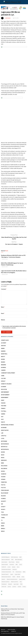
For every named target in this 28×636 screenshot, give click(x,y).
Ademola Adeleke (6, 559)
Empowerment (5, 392)
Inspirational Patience (7, 424)
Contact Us (13, 631)
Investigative (4, 430)
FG (13, 571)
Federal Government (6, 571)
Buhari (17, 562)
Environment (4, 397)
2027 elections (14, 557)
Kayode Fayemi (5, 574)
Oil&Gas (3, 476)
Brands (3, 362)
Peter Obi (4, 586)
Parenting (4, 482)
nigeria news (22, 579)
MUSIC (2, 457)
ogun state (16, 584)
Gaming (3, 414)
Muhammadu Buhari (6, 576)
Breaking (3, 364)
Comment (4, 289)
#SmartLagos (5, 340)
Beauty (3, 356)
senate (19, 586)
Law (2, 433)
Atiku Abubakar (18, 559)
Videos (3, 523)
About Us (3, 629)
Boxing (3, 359)
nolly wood (4, 465)
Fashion (3, 403)
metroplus (4, 446)
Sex (2, 504)
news (23, 576)
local (2, 438)
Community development (8, 373)
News (2, 463)
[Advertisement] (8, 542)
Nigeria (3, 579)
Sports (3, 509)
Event (2, 400)
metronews (7, 18)
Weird (2, 525)
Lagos (11, 574)
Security (3, 501)
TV (1, 520)
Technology (4, 514)
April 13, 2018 (15, 18)
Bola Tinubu (11, 562)
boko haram (4, 562)
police (9, 586)
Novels (3, 471)
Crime (2, 375)
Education (4, 389)
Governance (18, 571)
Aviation (3, 345)
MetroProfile (5, 449)
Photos (3, 484)
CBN (16, 564)
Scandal (3, 498)
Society (3, 506)
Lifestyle (3, 435)
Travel (3, 517)
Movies (3, 452)
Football (3, 411)
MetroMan (4, 441)
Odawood (3, 474)
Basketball (4, 353)
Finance (3, 408)
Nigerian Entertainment (12, 579)
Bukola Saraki (5, 564)
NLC (21, 581)
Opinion (3, 479)
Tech (2, 512)
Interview (3, 427)
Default (3, 381)
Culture (3, 378)
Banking (3, 351)
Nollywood (4, 468)
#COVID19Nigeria (5, 557)
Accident (3, 343)
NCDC (14, 576)
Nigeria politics (14, 581)
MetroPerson (5, 444)
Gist (2, 416)
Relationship (4, 493)
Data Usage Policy (5, 631)
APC (12, 559)
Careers (3, 370)
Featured (3, 405)
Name (3, 307)
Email (3, 313)
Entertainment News (6, 569)
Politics (3, 487)
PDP (21, 584)
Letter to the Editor (11, 629)
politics (14, 586)
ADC (20, 557)
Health (3, 422)
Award (3, 348)
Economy (3, 386)
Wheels (3, 528)
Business (3, 367)
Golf (2, 419)
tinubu (24, 586)
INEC (24, 571)
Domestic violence (6, 383)
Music (2, 454)
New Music (4, 460)
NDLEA (18, 576)
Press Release (5, 490)
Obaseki (10, 584)
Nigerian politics (5, 581)
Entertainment (5, 394)
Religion (3, 495)
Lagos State (17, 574)
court (20, 564)
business (12, 564)
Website (3, 319)
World (3, 531)
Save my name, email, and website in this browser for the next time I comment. (14, 327)
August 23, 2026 (5, 259)
